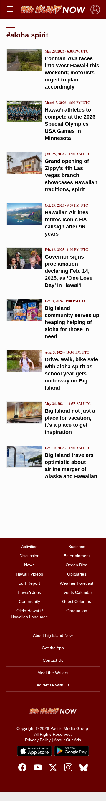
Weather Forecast (76, 583)
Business (76, 546)
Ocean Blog (76, 565)
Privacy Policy (38, 740)
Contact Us (53, 660)
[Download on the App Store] (34, 751)
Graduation (76, 610)
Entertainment (77, 555)
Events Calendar (76, 592)
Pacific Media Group (69, 728)
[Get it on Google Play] (71, 751)
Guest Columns (76, 601)
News (29, 565)
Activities (29, 546)
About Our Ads (67, 740)
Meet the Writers (52, 672)
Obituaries (76, 574)
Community (29, 601)
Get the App (53, 647)
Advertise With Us (53, 685)
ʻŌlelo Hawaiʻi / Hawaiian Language (29, 613)
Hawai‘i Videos (29, 574)
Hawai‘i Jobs (29, 592)
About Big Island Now (53, 635)
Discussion (29, 555)
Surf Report (29, 583)
